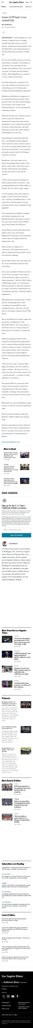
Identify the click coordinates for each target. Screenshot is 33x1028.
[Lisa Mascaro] (4, 543)
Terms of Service (23, 517)
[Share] (4, 32)
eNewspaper (5, 1002)
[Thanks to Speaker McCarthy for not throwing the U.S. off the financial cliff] (24, 467)
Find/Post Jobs (6, 1005)
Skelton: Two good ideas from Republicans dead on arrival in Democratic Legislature (22, 804)
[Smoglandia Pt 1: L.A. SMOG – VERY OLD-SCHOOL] (26, 750)
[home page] (16, 2)
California (17, 651)
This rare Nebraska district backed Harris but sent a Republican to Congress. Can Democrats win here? (16, 948)
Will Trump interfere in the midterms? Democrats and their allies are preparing (22, 789)
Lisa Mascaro (13, 544)
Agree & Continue (16, 535)
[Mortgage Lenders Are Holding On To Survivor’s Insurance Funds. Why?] (26, 704)
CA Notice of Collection (10, 1022)
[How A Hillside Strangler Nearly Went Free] (26, 729)
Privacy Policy (5, 524)
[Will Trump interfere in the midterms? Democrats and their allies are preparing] (7, 787)
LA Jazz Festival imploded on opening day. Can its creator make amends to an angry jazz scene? (16, 906)
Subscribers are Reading (13, 863)
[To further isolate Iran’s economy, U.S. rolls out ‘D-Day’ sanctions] (7, 684)
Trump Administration (16, 6)
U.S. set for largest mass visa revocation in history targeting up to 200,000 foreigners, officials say (15, 929)
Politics (3, 6)
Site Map (4, 989)
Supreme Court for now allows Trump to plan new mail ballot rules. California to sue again (22, 671)
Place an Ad (5, 1008)
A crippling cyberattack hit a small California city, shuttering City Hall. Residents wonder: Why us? (16, 895)
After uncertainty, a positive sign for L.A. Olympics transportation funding (22, 819)
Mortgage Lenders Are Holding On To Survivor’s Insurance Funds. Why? (9, 703)
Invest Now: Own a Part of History (24, 1007)
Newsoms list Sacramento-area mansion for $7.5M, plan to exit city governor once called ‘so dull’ (22, 641)
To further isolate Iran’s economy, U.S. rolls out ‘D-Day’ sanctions (22, 685)
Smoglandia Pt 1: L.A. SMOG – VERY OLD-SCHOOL (8, 750)
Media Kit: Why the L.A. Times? (24, 1003)
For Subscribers (6, 874)
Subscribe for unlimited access (10, 986)
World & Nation (13, 492)
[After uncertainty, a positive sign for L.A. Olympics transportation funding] (7, 817)
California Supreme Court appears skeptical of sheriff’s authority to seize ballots (22, 656)
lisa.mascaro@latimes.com (11, 442)
